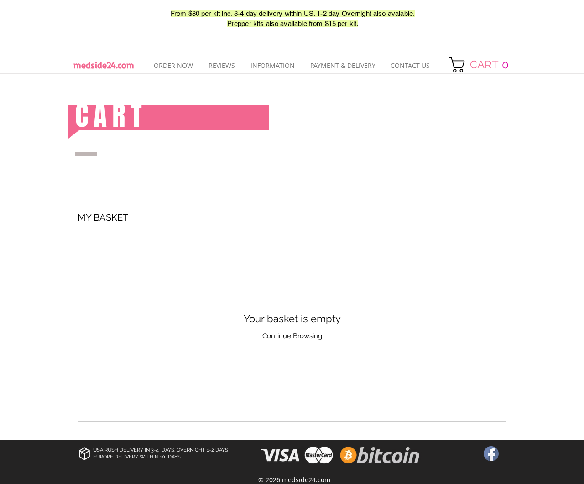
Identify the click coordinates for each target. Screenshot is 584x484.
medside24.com (103, 65)
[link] (483, 64)
